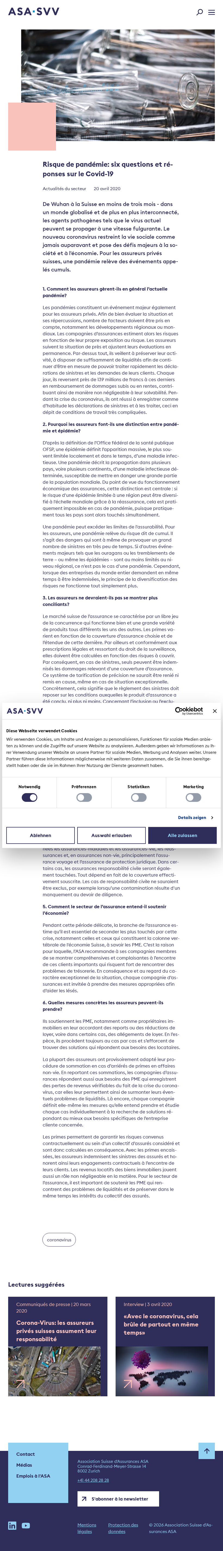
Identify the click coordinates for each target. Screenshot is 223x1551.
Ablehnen (40, 835)
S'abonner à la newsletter (120, 1499)
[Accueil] (24, 12)
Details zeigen (192, 817)
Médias (24, 1465)
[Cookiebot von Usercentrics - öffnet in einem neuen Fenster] (179, 711)
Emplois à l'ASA (33, 1476)
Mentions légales (87, 1528)
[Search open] (201, 11)
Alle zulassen (182, 835)
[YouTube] (26, 1528)
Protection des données (123, 1528)
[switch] (84, 797)
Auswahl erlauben (111, 835)
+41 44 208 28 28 (93, 1480)
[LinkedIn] (12, 1528)
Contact (25, 1454)
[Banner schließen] (215, 711)
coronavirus (59, 1239)
